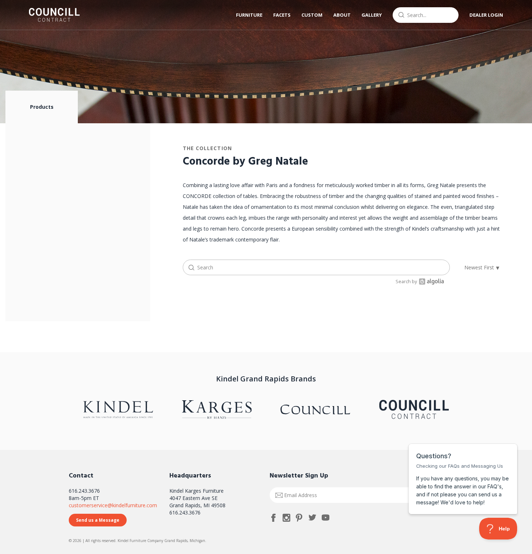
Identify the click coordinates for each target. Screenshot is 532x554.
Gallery (372, 15)
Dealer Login (486, 15)
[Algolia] (430, 281)
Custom (311, 15)
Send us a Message (97, 520)
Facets (282, 15)
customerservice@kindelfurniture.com (113, 505)
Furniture (249, 15)
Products (42, 106)
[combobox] (426, 15)
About (342, 15)
